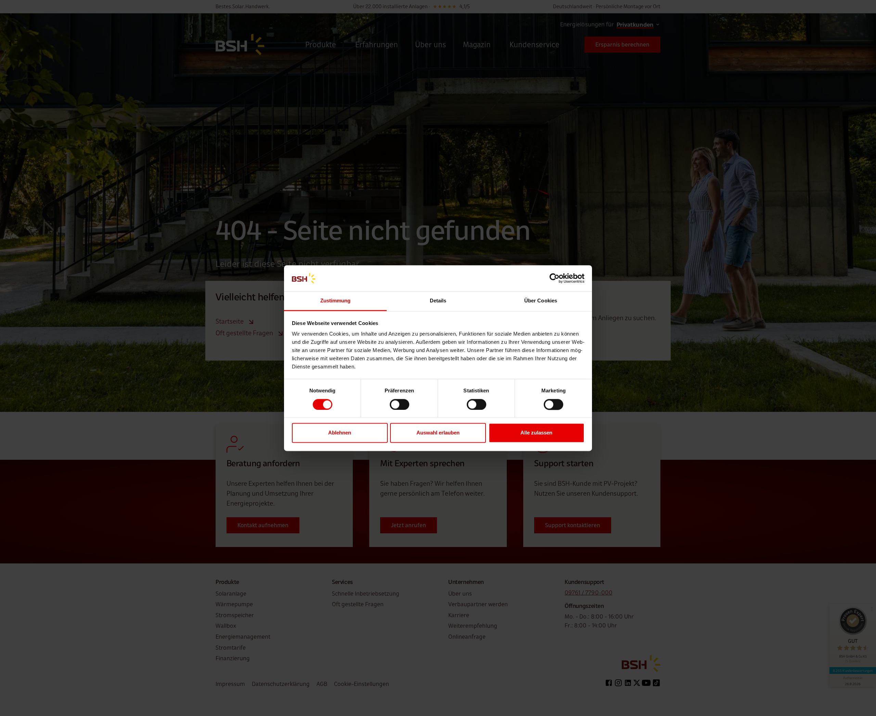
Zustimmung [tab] (335, 301)
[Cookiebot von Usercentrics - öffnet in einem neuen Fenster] (554, 278)
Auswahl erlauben (438, 433)
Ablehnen (339, 433)
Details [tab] (438, 301)
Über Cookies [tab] (540, 301)
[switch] (399, 404)
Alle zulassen (536, 433)
